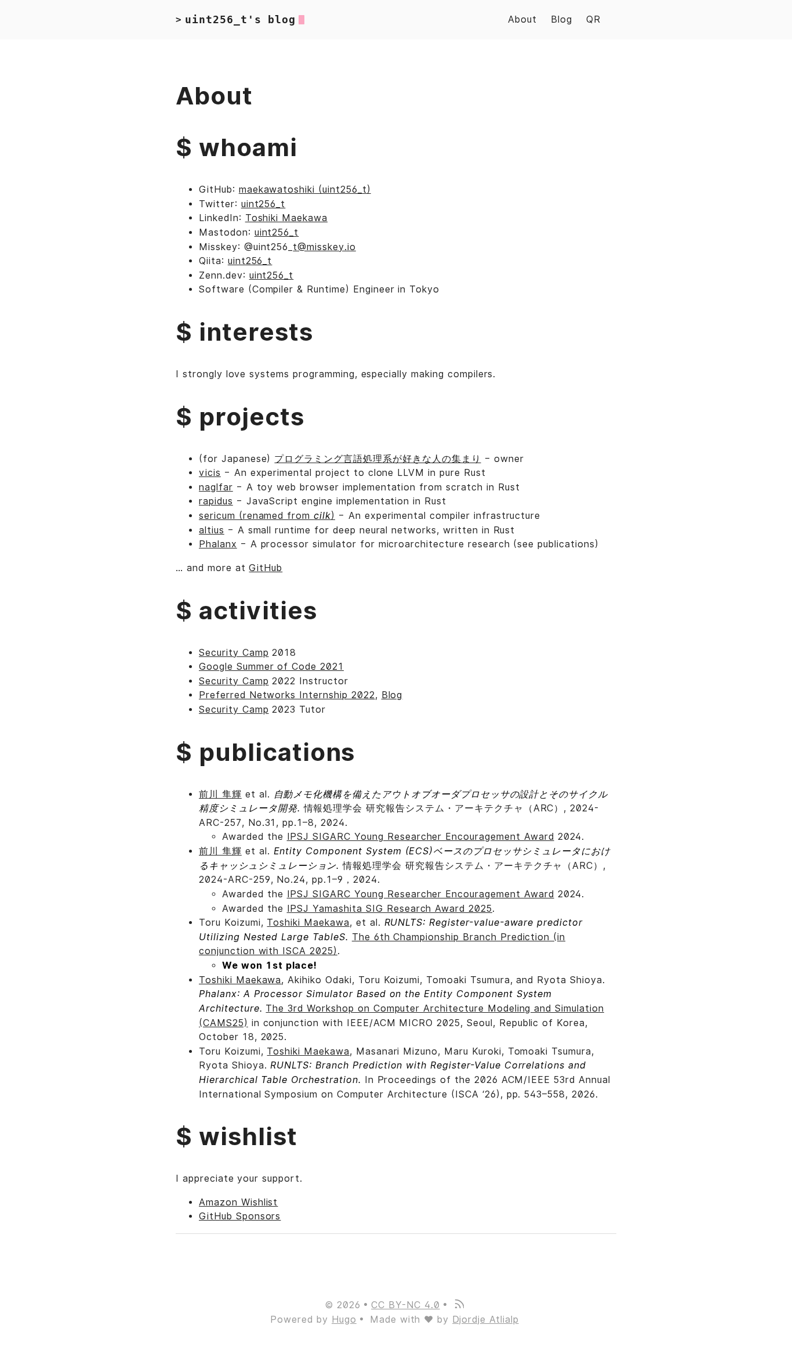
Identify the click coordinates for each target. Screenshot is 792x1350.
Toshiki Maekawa (286, 217)
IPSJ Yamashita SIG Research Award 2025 (389, 908)
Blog (561, 19)
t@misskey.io (324, 246)
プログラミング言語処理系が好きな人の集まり (377, 458)
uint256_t (263, 204)
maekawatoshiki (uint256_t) (305, 189)
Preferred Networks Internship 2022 (287, 695)
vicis (210, 472)
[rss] (458, 1305)
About (522, 19)
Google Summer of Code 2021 (271, 666)
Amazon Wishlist (238, 1202)
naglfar (216, 487)
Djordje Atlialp (485, 1319)
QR (593, 19)
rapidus (216, 501)
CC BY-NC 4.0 (405, 1305)
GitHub (265, 567)
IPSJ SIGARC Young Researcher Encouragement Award (420, 836)
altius (211, 530)
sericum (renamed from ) (267, 515)
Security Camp (233, 652)
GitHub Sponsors (240, 1216)
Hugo (344, 1319)
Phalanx (218, 544)
